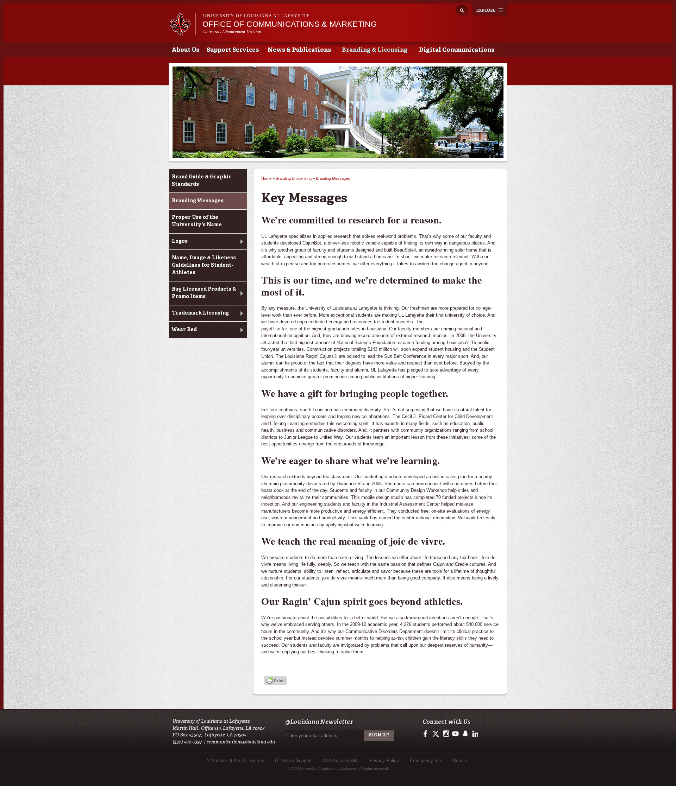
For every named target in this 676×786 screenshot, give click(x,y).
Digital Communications (456, 50)
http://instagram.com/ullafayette (446, 733)
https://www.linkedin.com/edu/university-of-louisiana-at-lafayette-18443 (474, 733)
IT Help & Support (293, 760)
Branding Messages (198, 200)
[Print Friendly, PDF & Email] (275, 681)
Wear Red (184, 329)
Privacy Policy (384, 760)
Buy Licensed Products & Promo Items (204, 293)
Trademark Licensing (200, 313)
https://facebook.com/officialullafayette (427, 733)
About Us (185, 50)
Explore (489, 9)
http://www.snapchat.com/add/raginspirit (465, 733)
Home (266, 178)
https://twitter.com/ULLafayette (436, 733)
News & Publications (299, 50)
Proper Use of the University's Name (197, 221)
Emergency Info (426, 760)
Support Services (233, 50)
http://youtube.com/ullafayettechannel (455, 733)
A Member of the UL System (235, 760)
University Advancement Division (232, 31)
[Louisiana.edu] (182, 32)
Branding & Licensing (375, 50)
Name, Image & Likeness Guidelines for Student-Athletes (204, 265)
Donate (460, 760)
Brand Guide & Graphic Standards (201, 181)
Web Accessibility (341, 760)
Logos (180, 241)
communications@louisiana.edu (241, 742)
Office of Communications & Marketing (289, 24)
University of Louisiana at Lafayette (256, 15)
